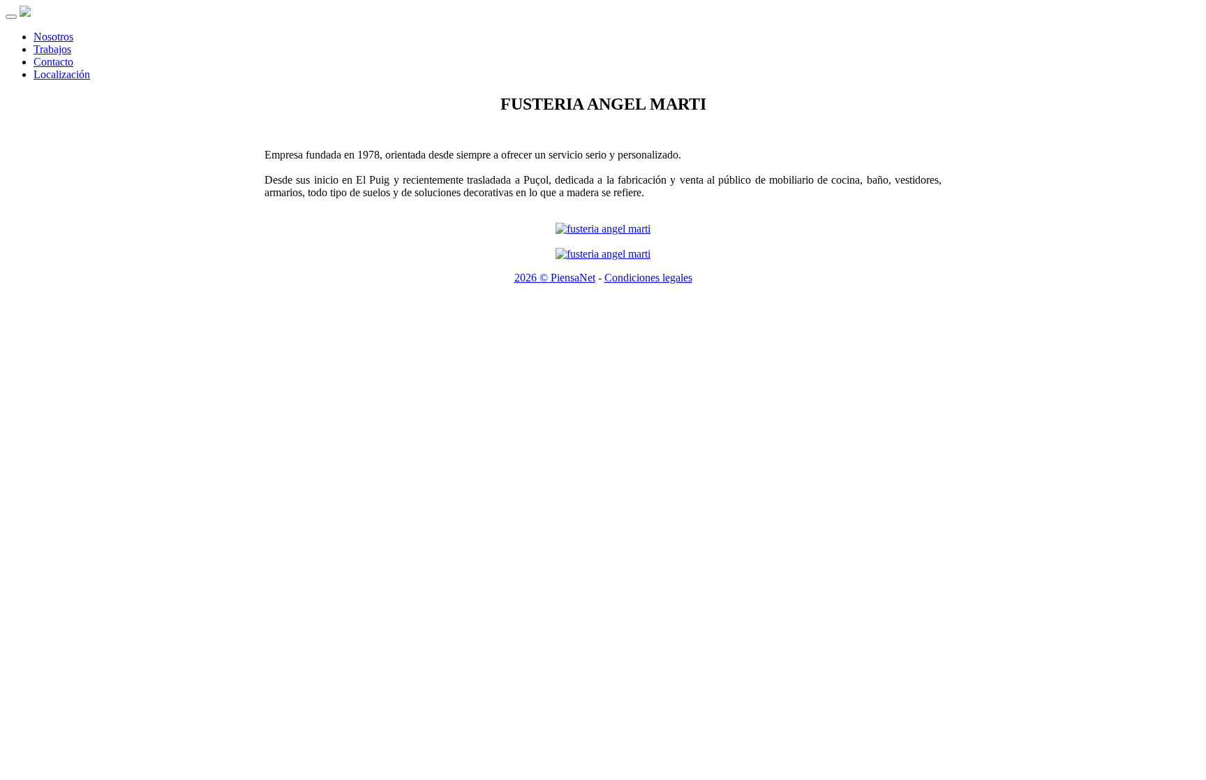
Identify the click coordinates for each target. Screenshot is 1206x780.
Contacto (53, 62)
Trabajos (52, 49)
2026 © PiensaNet (554, 278)
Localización (62, 74)
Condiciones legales (648, 278)
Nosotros (53, 37)
